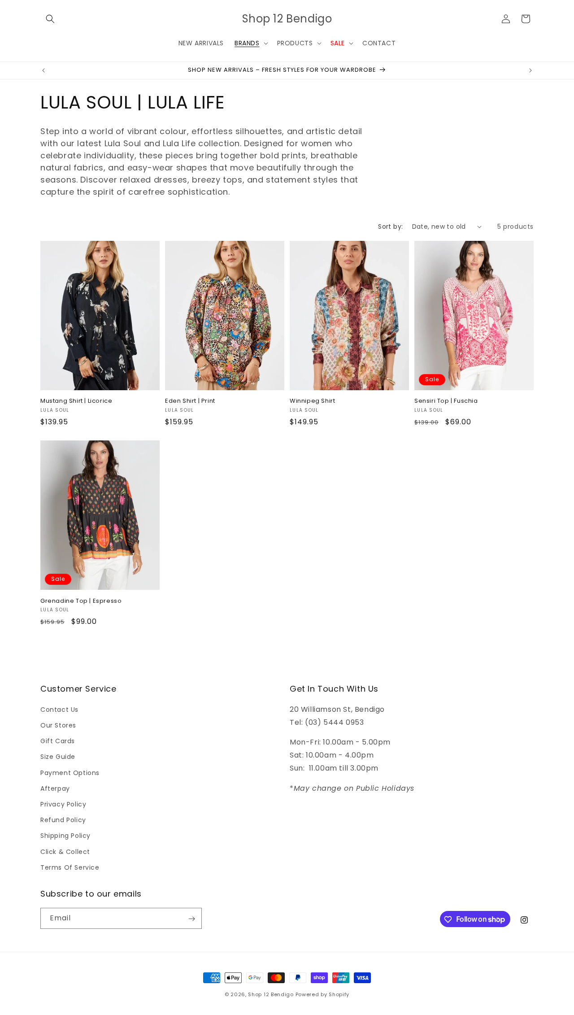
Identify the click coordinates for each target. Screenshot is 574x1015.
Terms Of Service (70, 867)
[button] (50, 19)
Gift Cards (57, 740)
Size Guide (57, 756)
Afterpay (55, 788)
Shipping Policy (65, 835)
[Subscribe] (191, 918)
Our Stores (58, 724)
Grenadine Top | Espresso (81, 601)
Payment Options (70, 772)
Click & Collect (65, 851)
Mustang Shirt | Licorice (76, 401)
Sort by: (390, 226)
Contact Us (59, 709)
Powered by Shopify (323, 994)
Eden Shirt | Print (190, 401)
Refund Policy (63, 819)
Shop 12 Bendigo (271, 994)
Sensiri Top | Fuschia (446, 401)
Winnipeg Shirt (312, 401)
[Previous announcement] (43, 70)
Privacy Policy (63, 803)
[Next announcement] (530, 70)
